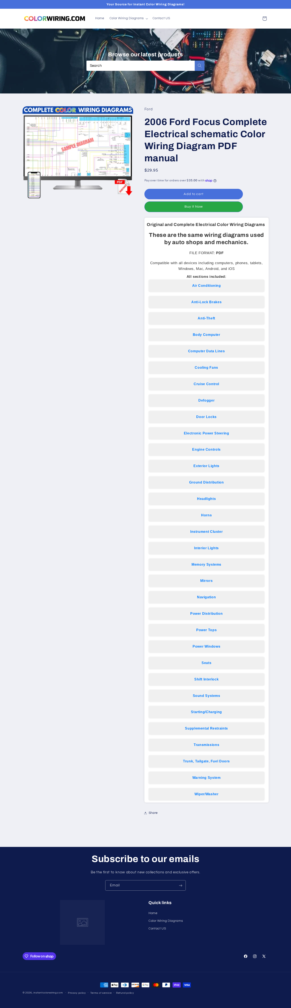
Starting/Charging (206, 712)
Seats (206, 663)
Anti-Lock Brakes (206, 302)
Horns (206, 515)
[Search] (200, 66)
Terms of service (101, 993)
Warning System (206, 777)
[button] (128, 18)
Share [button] (153, 812)
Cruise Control (206, 384)
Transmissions (206, 745)
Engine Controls (206, 449)
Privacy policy (77, 993)
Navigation (206, 597)
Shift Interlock (206, 679)
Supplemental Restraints (206, 728)
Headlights (206, 499)
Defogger (206, 400)
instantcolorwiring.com (48, 993)
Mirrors (206, 581)
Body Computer (206, 334)
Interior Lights (206, 548)
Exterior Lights (206, 466)
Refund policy (125, 993)
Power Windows (206, 646)
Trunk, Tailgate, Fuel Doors (206, 761)
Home (152, 913)
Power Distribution (206, 613)
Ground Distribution (206, 482)
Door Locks (206, 417)
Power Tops (206, 630)
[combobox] (145, 66)
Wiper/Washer (206, 794)
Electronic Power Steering (206, 433)
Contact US (157, 928)
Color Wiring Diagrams (165, 920)
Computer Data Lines (206, 351)
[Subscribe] (181, 885)
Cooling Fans (206, 367)
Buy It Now (193, 206)
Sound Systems (206, 696)
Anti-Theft (206, 318)
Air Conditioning (206, 285)
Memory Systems (206, 564)
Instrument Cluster (206, 531)
